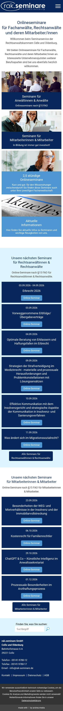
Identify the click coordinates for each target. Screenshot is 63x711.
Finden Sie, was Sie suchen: (31, 624)
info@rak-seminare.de (21, 668)
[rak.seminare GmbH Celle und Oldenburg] (23, 8)
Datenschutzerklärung (31, 700)
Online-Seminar (31, 297)
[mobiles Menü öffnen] (58, 6)
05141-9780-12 (19, 660)
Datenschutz (34, 675)
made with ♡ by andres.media (31, 708)
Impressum (19, 675)
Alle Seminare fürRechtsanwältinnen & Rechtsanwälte (30, 456)
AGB (46, 675)
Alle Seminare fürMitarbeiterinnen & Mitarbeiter (31, 606)
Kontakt (6, 675)
